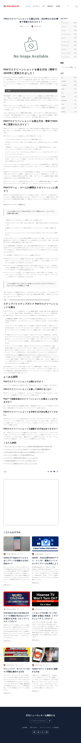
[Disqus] (31, 503)
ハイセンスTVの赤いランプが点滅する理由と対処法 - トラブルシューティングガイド (45, 616)
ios (69, 92)
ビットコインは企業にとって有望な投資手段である (19, 455)
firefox (69, 111)
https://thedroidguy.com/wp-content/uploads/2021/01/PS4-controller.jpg (30, 299)
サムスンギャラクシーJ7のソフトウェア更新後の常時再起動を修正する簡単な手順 (28, 446)
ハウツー (20, 554)
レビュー (48, 554)
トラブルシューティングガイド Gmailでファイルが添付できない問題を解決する (27, 449)
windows (69, 85)
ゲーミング (25, 26)
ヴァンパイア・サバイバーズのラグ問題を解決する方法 (16, 670)
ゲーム (69, 30)
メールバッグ (69, 41)
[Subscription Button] (50, 721)
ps (5, 471)
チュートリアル (69, 53)
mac (69, 104)
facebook (69, 100)
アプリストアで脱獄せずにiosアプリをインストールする (21, 463)
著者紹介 (50, 6)
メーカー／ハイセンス (50, 609)
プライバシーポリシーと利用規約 (49, 727)
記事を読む (6, 585)
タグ (43, 6)
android (69, 81)
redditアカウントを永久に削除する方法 (45, 670)
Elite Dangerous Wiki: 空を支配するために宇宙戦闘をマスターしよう (24, 452)
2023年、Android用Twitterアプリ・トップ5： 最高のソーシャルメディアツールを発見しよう (45, 560)
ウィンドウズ (69, 57)
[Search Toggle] (76, 6)
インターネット (69, 34)
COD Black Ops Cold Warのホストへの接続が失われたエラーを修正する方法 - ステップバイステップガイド (16, 617)
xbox (69, 89)
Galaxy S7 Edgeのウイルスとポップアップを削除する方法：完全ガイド (16, 560)
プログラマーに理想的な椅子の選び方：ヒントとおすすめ (21, 458)
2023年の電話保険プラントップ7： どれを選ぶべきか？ (21, 460)
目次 (9, 91)
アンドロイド (69, 45)
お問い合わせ (33, 727)
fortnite (69, 96)
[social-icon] (34, 732)
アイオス (46, 665)
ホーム (28, 6)
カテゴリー (36, 6)
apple (69, 108)
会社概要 (24, 727)
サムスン (69, 49)
